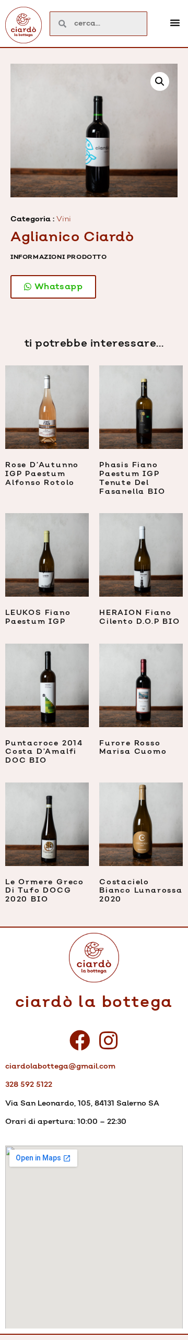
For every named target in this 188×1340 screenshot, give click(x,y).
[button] (175, 22)
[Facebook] (79, 1040)
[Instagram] (108, 1040)
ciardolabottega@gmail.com (60, 1066)
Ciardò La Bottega (94, 1002)
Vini (63, 219)
